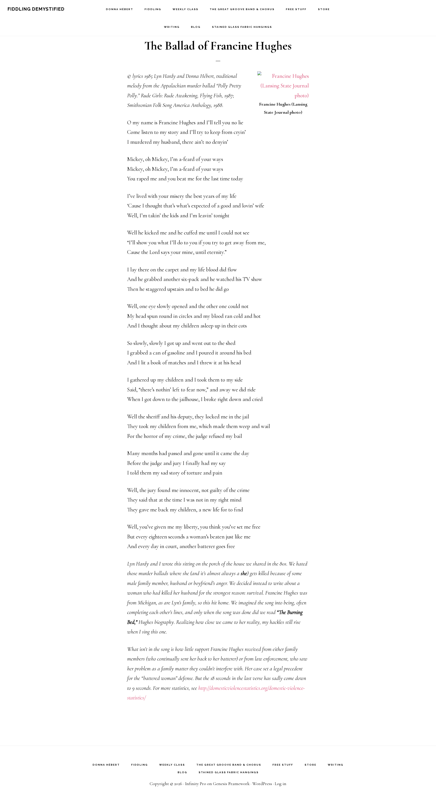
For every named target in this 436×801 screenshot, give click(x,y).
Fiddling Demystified (36, 9)
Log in (280, 783)
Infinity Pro (195, 783)
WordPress (262, 783)
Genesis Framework (231, 783)
